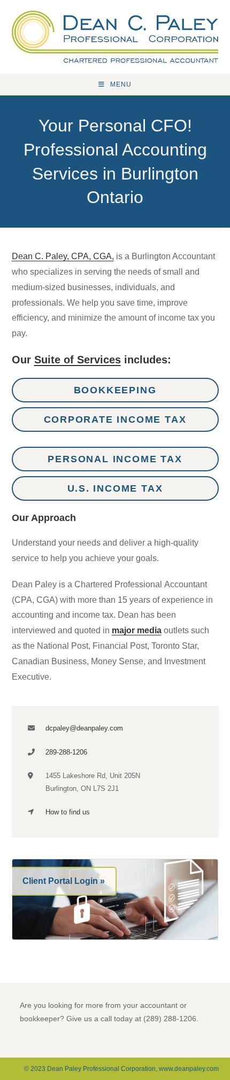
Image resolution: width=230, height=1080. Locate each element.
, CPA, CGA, (90, 256)
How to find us (67, 812)
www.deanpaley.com (189, 1069)
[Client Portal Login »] (115, 899)
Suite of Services (77, 360)
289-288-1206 (66, 752)
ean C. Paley (39, 256)
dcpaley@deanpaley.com (84, 728)
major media (137, 630)
